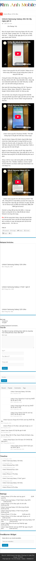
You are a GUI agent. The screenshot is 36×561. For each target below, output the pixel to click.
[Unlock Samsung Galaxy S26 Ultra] (5, 394)
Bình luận (4, 335)
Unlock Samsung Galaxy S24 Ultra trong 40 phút (15, 507)
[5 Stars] (6, 26)
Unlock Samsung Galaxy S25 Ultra (14, 309)
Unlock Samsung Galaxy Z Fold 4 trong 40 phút (14, 510)
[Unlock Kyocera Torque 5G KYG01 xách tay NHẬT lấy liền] (1, 419)
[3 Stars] (4, 26)
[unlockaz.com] (18, 5)
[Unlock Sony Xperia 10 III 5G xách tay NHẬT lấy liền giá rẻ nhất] (5, 415)
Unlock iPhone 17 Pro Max (8, 514)
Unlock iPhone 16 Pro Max (10, 14)
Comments (17, 388)
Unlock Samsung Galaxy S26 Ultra (14, 264)
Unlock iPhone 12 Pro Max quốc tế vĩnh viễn (13, 503)
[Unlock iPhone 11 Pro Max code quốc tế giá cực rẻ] (1, 425)
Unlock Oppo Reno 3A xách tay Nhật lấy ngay (14, 523)
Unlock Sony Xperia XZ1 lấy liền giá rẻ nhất (13, 430)
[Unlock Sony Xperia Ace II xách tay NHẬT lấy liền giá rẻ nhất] (5, 401)
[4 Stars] (5, 26)
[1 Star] (2, 26)
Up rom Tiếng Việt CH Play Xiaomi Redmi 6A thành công (17, 435)
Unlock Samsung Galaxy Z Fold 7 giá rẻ (16, 287)
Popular (10, 388)
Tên (3, 351)
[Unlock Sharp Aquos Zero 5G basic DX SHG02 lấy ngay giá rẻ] (1, 439)
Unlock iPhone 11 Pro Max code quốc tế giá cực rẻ (17, 426)
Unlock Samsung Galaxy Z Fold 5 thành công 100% (16, 500)
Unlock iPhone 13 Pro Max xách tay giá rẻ (13, 496)
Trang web (5, 362)
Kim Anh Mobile (16, 559)
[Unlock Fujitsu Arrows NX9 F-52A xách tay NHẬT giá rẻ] (5, 448)
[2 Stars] (3, 26)
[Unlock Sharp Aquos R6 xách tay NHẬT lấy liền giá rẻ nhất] (5, 408)
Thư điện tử (6, 356)
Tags (24, 388)
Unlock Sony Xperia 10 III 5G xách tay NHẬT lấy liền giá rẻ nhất (22, 413)
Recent (4, 388)
